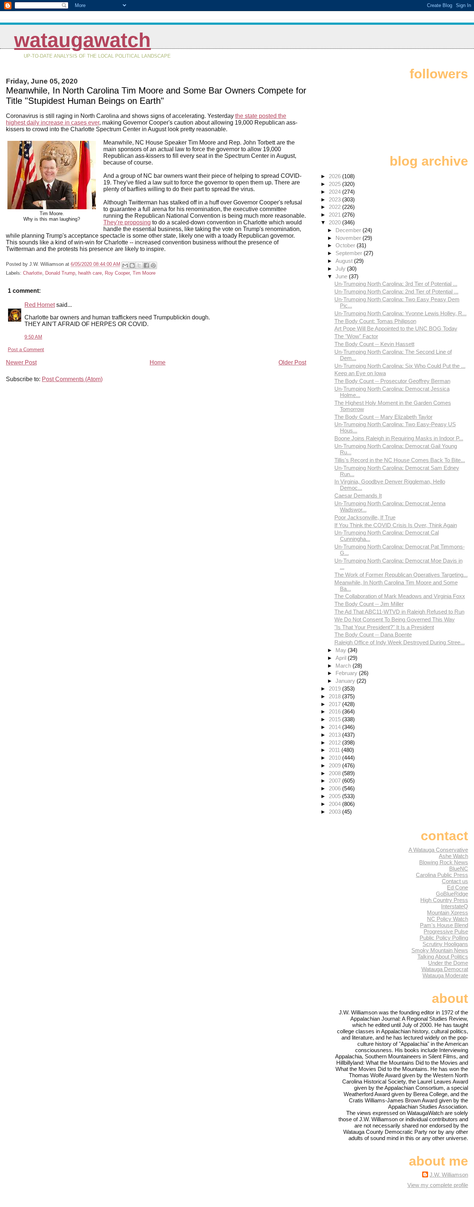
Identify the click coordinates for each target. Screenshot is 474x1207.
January (346, 681)
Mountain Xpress (447, 912)
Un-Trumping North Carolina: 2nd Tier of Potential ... (396, 291)
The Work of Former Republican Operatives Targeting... (401, 575)
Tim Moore (144, 273)
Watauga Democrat (444, 969)
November (349, 238)
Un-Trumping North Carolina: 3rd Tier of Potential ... (395, 284)
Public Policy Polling (444, 938)
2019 (335, 688)
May (342, 650)
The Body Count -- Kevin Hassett (374, 344)
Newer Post (21, 362)
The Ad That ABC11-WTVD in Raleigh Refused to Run (399, 611)
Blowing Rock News (443, 862)
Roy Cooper (117, 273)
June (342, 276)
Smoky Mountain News (439, 950)
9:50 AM (33, 337)
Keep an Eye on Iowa (360, 373)
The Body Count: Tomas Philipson (375, 321)
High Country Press (444, 900)
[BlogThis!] (132, 265)
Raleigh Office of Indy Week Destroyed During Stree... (399, 642)
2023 (335, 199)
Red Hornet (39, 305)
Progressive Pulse (446, 931)
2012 (335, 742)
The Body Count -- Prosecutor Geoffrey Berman (392, 381)
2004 (335, 804)
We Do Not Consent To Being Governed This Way (394, 619)
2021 (335, 214)
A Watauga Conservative (438, 850)
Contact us (455, 881)
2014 (335, 727)
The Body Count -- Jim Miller (369, 604)
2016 (335, 711)
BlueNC (458, 868)
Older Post (292, 362)
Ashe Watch (453, 856)
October (346, 245)
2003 (335, 811)
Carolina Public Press (442, 875)
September (350, 253)
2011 (335, 750)
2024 (335, 192)
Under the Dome (448, 963)
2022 (335, 207)
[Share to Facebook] (146, 265)
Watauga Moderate (445, 975)
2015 (335, 719)
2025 (335, 184)
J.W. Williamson (449, 1175)
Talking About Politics (442, 956)
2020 (335, 222)
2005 (335, 796)
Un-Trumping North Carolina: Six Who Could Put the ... (399, 366)
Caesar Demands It (358, 495)
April (342, 658)
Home (158, 362)
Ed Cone (457, 887)
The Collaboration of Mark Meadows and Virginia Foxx (399, 596)
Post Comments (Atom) (72, 379)
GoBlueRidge (452, 894)
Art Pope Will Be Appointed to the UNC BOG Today (395, 328)
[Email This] (125, 265)
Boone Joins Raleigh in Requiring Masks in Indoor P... (398, 438)
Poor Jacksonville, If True (364, 517)
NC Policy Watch (447, 919)
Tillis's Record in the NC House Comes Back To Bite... (399, 460)
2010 (335, 758)
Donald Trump (60, 273)
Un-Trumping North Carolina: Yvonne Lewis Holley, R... (400, 313)
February (347, 673)
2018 (335, 696)
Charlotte (32, 273)
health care (90, 273)
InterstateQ (454, 906)
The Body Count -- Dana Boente (373, 634)
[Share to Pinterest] (153, 265)
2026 (335, 176)
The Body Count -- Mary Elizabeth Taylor (383, 417)
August (345, 261)
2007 (335, 780)
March (344, 665)
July (341, 268)
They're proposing (127, 222)
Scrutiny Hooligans (445, 944)
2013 (335, 735)
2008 (335, 773)
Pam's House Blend (444, 925)
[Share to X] (139, 265)
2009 (335, 765)
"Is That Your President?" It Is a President (384, 627)
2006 (335, 788)
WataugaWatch (82, 40)
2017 (335, 704)
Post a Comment (26, 349)
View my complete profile (437, 1185)
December (349, 230)
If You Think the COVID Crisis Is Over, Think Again (395, 525)
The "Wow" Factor (356, 336)
